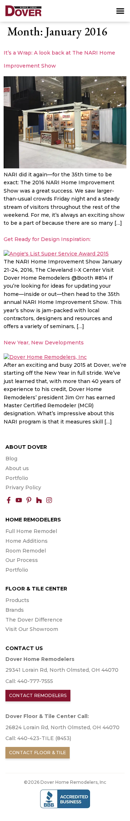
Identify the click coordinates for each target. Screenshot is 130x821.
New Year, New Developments (44, 342)
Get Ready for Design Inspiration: (47, 239)
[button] (120, 11)
